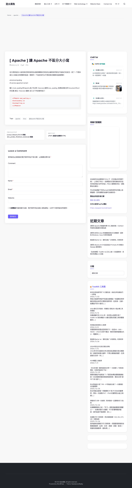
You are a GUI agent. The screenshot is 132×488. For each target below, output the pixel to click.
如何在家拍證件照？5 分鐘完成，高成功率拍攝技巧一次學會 (106, 293)
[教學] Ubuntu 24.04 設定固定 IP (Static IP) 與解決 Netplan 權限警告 (106, 246)
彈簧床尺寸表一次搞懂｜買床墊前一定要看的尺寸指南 (106, 402)
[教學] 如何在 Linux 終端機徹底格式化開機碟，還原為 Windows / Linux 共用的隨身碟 (106, 234)
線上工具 (47, 4)
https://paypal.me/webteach (101, 208)
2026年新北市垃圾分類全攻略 (100, 346)
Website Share (95, 4)
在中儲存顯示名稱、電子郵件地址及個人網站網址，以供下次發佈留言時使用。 (39, 208)
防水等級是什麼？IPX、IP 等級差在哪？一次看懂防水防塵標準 (106, 385)
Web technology (80, 4)
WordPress (60, 484)
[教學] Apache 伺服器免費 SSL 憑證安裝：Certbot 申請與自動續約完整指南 (106, 227)
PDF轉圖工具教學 (96, 360)
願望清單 (38, 4)
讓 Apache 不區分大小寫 (36, 119)
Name (10, 181)
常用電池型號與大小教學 (98, 325)
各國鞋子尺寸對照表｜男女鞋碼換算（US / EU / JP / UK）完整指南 (107, 418)
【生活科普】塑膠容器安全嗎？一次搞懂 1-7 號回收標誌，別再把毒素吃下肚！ (106, 369)
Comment (11, 163)
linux (24, 119)
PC (116, 4)
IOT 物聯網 (65, 4)
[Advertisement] (66, 34)
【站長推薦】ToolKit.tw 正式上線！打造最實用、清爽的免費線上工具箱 (107, 253)
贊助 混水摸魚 (95, 200)
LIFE (56, 4)
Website (11, 198)
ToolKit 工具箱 (99, 287)
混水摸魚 (10, 3)
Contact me (108, 4)
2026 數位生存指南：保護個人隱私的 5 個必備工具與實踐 (106, 310)
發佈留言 (13, 216)
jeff (23, 65)
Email (10, 189)
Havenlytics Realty (77, 484)
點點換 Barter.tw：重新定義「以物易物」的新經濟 (106, 240)
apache (17, 119)
